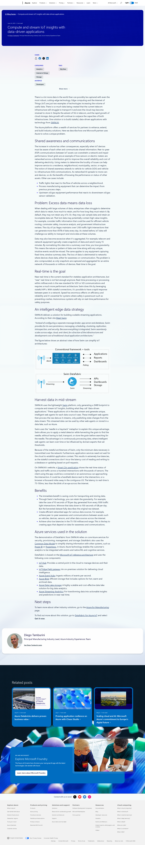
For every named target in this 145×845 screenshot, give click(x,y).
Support (54, 818)
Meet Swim (61, 318)
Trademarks (91, 841)
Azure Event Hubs (47, 575)
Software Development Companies (82, 808)
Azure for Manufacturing (97, 607)
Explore (34, 3)
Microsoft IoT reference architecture (76, 555)
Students (98, 818)
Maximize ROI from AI (36, 825)
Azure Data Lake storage (50, 585)
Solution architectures (58, 815)
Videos (97, 830)
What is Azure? (11, 808)
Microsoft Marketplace (78, 811)
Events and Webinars (101, 822)
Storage (39, 77)
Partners (70, 3)
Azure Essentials (11, 825)
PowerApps (51, 547)
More (94, 3)
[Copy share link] (36, 58)
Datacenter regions (12, 818)
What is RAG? (121, 832)
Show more (63, 89)
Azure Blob (44, 579)
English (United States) (16, 838)
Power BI (39, 547)
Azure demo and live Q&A (59, 822)
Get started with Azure (13, 811)
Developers (40, 84)
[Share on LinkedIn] (47, 58)
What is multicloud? (122, 811)
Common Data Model (45, 543)
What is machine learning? (124, 815)
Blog (97, 811)
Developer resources (101, 815)
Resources (80, 3)
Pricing (61, 3)
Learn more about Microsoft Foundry (31, 773)
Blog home (11, 14)
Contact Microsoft (63, 841)
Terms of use (81, 841)
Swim (64, 405)
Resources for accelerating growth (61, 811)
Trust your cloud (11, 822)
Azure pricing (34, 811)
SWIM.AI (55, 122)
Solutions (52, 3)
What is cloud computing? (124, 808)
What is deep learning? (123, 818)
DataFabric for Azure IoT (86, 615)
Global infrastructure (13, 815)
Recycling (109, 841)
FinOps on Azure (34, 822)
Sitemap (53, 841)
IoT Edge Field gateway (49, 569)
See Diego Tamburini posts (33, 645)
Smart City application (68, 467)
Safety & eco (100, 841)
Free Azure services (35, 815)
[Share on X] (43, 58)
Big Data (63, 69)
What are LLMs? (121, 825)
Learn (88, 3)
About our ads (119, 841)
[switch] (132, 3)
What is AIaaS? (121, 822)
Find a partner (76, 815)
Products (42, 3)
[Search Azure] (121, 3)
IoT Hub (42, 563)
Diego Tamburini (14, 35)
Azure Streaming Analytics (51, 591)
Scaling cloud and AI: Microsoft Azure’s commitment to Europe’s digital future (112, 719)
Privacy (73, 841)
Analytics (39, 69)
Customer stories (12, 828)
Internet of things (42, 73)
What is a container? (122, 828)
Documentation (100, 808)
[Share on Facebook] (40, 58)
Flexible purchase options (37, 818)
